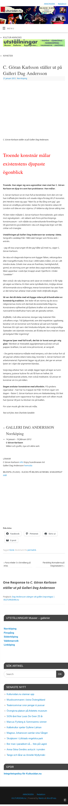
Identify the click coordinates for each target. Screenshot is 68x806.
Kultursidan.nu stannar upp (20, 694)
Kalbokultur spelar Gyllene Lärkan (24, 727)
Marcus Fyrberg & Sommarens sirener (27, 721)
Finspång (9, 632)
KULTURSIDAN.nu (19, 798)
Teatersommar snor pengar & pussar (26, 705)
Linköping (9, 644)
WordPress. (51, 798)
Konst (11, 550)
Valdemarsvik (11, 640)
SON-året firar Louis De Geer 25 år (25, 716)
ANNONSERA (49, 4)
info (21, 462)
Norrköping (22, 78)
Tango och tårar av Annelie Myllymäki (26, 755)
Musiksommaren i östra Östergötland (26, 699)
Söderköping (11, 636)
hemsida (28, 465)
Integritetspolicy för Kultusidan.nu (23, 773)
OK (59, 674)
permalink (32, 550)
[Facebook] (64, 11)
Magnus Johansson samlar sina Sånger (27, 732)
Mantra (42, 798)
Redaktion (62, 4)
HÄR (5, 475)
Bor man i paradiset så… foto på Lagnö (27, 744)
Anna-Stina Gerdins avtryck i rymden (26, 749)
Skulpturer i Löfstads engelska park (25, 738)
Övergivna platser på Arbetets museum (27, 710)
